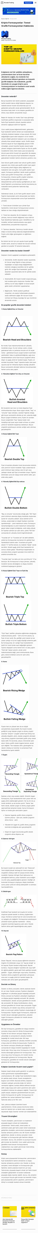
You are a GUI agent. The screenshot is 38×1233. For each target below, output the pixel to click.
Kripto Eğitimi (5, 18)
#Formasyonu (6, 1198)
